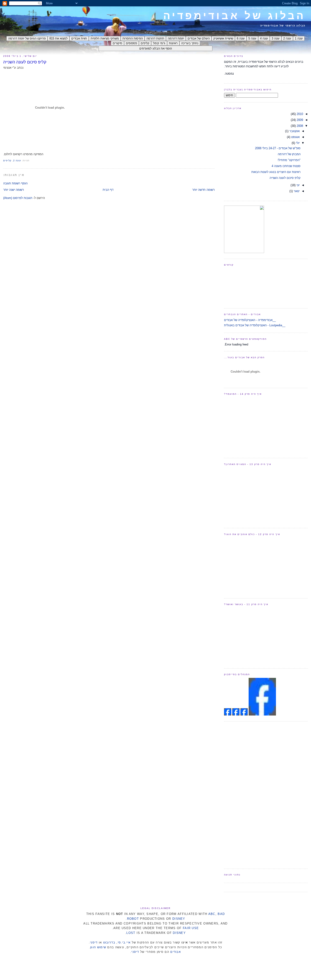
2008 (299, 126)
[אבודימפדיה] (262, 714)
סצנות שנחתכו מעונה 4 (286, 166)
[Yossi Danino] (227, 714)
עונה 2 (17, 160)
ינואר (296, 191)
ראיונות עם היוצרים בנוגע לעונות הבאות (276, 172)
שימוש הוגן (98, 947)
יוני (298, 185)
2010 (299, 114)
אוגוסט (295, 137)
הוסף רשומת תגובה (15, 183)
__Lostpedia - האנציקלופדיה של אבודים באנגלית (254, 325)
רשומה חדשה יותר (203, 189)
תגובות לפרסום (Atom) (17, 198)
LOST (130, 933)
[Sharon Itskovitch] (244, 714)
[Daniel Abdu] (235, 714)
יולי (297, 143)
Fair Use (191, 928)
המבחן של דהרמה (289, 154)
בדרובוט (109, 942)
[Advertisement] (242, 794)
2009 (299, 120)
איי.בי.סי (124, 942)
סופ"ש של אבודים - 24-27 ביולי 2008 (278, 148)
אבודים (175, 951)
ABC (211, 914)
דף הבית (108, 189)
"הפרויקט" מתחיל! (289, 160)
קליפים (7, 160)
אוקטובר (294, 131)
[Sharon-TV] (244, 252)
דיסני (94, 942)
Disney (178, 918)
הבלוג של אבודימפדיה (234, 15)
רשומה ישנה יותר (13, 189)
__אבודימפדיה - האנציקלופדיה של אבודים (250, 320)
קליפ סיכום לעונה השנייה (24, 62)
